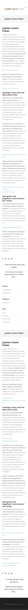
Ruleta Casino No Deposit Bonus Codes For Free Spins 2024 (14, 589)
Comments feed (6, 319)
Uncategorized (6, 302)
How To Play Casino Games (10, 70)
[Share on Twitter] (5, 259)
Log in (4, 312)
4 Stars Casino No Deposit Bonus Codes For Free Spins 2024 (14, 274)
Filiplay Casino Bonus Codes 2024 (12, 227)
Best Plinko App (7, 438)
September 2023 (6, 289)
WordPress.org (6, 322)
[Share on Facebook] (2, 259)
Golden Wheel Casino (8, 192)
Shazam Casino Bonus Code (10, 88)
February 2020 (6, 293)
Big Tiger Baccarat (7, 398)
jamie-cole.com (11, 604)
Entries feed (5, 315)
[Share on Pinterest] (12, 259)
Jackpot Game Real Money (10, 441)
